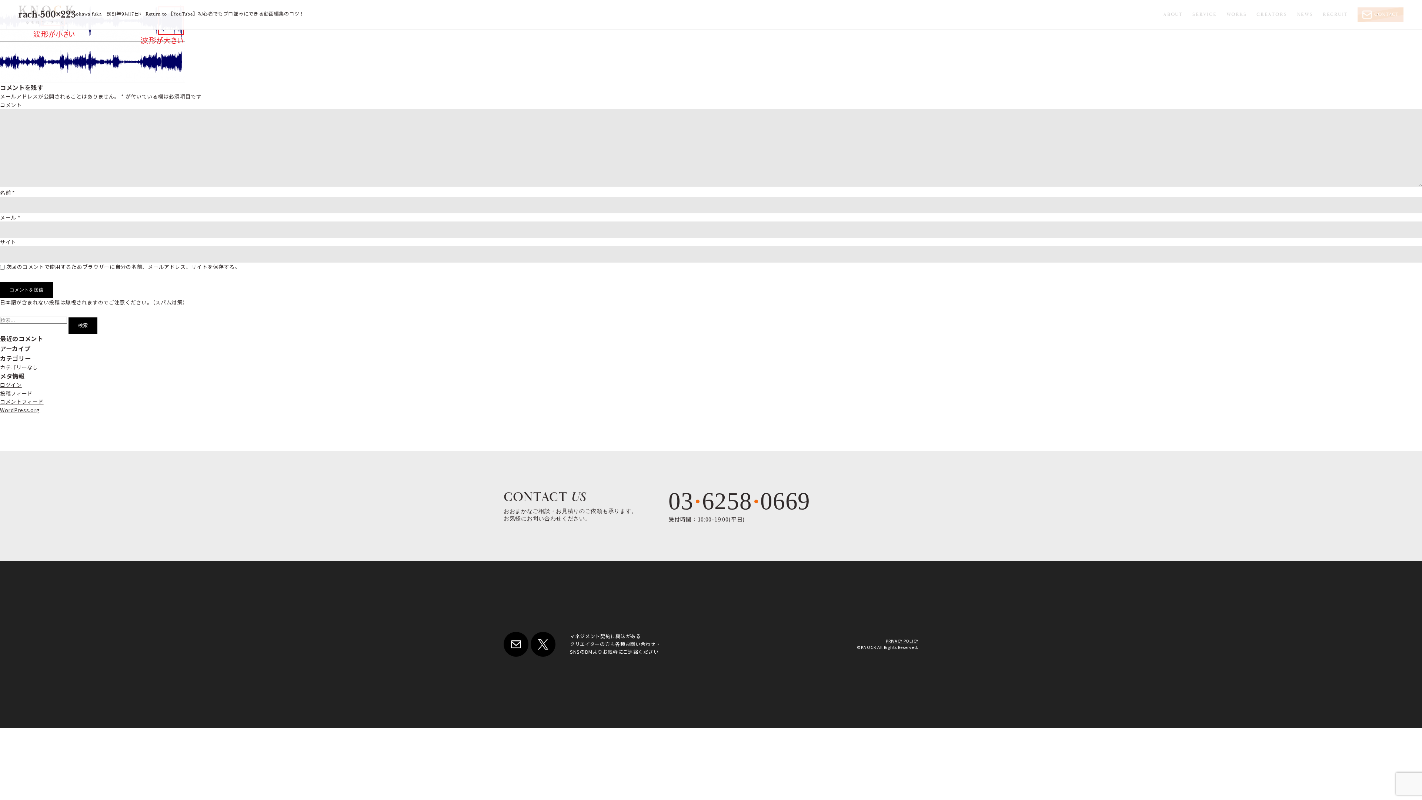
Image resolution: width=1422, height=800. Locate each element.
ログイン (11, 385)
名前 (7, 192)
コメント (11, 105)
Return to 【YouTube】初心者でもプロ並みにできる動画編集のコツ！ (221, 14)
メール (10, 217)
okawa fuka (88, 14)
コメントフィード (22, 401)
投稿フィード (16, 393)
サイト (8, 242)
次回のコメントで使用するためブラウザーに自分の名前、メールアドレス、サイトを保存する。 (123, 266)
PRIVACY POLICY (902, 641)
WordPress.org (20, 410)
